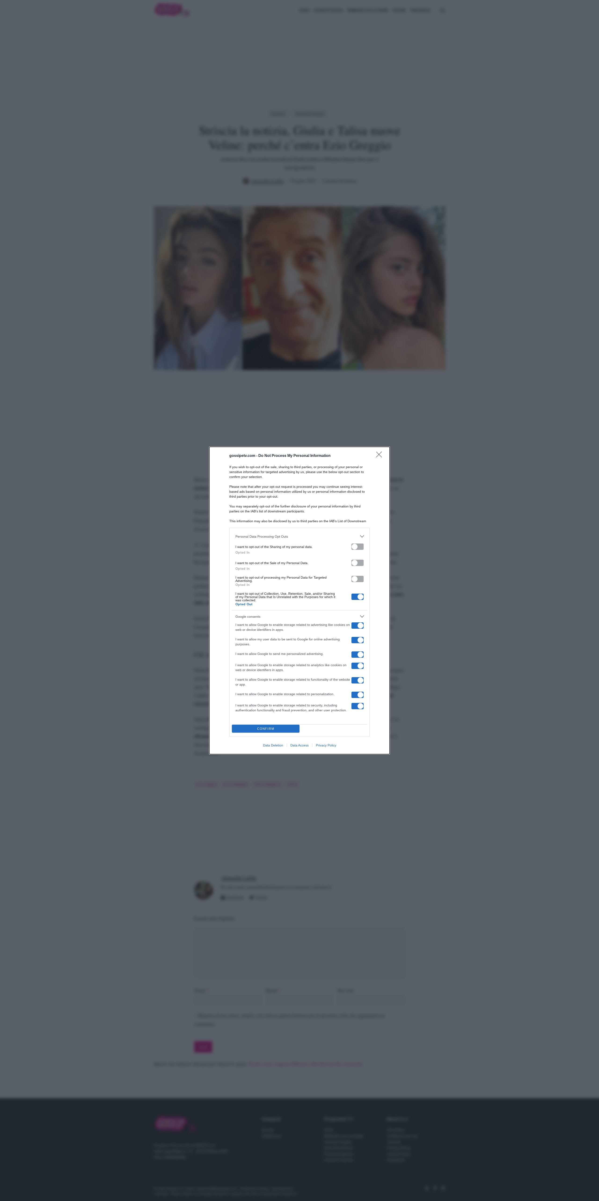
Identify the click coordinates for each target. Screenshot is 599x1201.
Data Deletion (273, 745)
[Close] (380, 456)
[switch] (357, 547)
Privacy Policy (326, 745)
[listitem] (299, 536)
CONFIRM (265, 729)
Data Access (299, 745)
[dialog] (299, 600)
